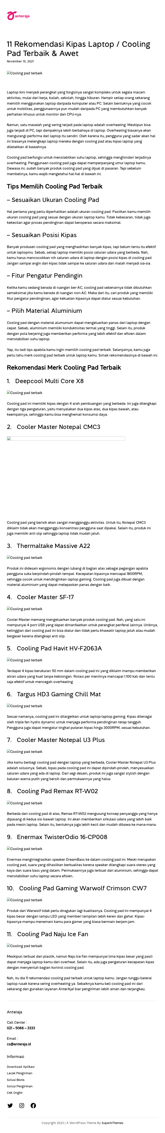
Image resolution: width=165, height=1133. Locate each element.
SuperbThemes (112, 1123)
